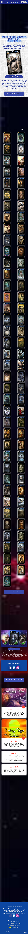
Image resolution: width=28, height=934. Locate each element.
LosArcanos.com (16, 932)
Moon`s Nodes (14, 767)
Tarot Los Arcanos (12, 2)
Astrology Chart (14, 710)
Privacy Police (18, 911)
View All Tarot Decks (14, 93)
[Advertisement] (14, 18)
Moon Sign (14, 753)
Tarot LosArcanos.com (14, 906)
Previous (10, 76)
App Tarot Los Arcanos (14, 925)
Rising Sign (14, 741)
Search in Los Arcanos (14, 921)
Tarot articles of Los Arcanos (14, 923)
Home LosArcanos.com (14, 680)
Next (19, 76)
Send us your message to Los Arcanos (14, 913)
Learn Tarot (14, 649)
